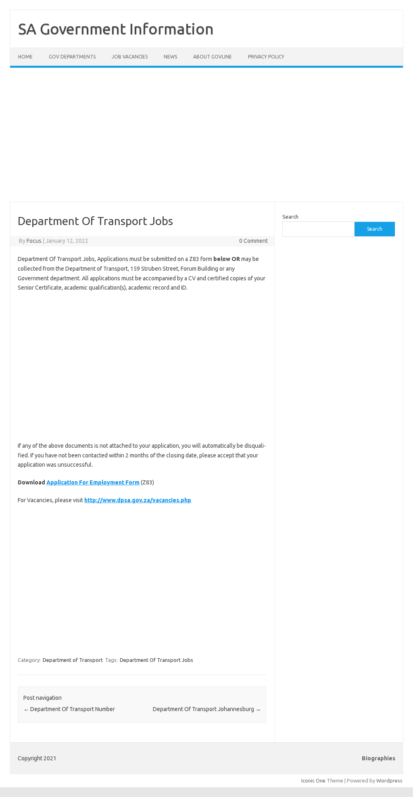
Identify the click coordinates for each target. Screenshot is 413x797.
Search (290, 216)
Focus (34, 241)
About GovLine (212, 56)
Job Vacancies (130, 56)
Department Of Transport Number (69, 709)
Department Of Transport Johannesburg (207, 709)
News (170, 56)
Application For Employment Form (93, 482)
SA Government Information (116, 28)
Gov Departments (72, 56)
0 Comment (253, 241)
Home (25, 56)
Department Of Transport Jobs (156, 660)
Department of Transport (73, 660)
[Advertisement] (206, 139)
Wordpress (389, 780)
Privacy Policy (266, 56)
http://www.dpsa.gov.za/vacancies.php (137, 500)
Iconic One (313, 780)
